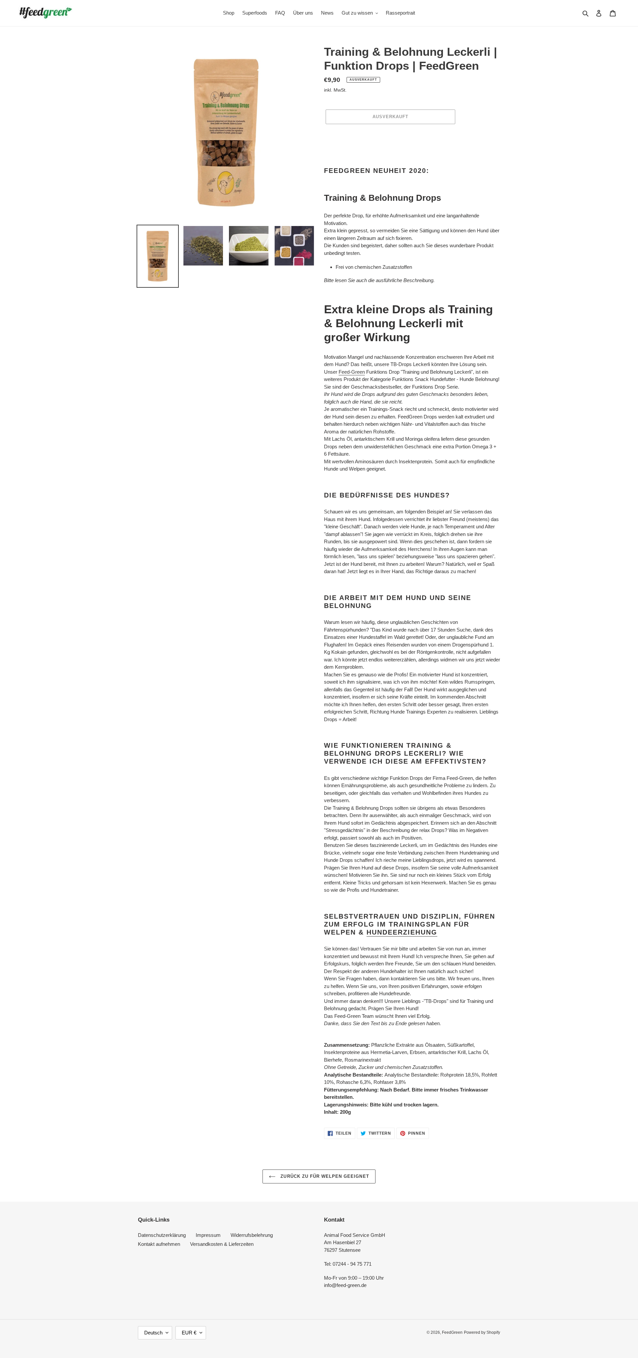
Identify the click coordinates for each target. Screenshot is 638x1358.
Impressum (208, 1235)
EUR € (189, 1332)
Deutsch (153, 1332)
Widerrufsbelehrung (252, 1235)
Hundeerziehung (402, 932)
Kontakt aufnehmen (159, 1244)
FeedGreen (452, 1332)
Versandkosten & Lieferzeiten (222, 1244)
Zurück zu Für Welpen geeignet (324, 1176)
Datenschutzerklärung (162, 1235)
